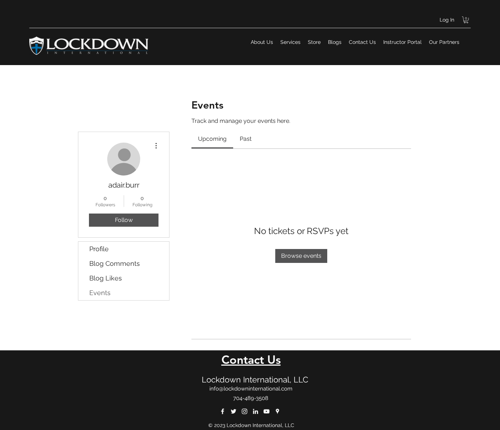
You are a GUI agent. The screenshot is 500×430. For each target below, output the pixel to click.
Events (100, 293)
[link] (212, 138)
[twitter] (233, 411)
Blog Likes (105, 278)
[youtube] (266, 411)
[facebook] (222, 411)
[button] (466, 19)
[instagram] (244, 411)
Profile (99, 249)
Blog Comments (114, 263)
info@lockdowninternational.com (250, 388)
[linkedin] (255, 411)
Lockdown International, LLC (255, 379)
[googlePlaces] (277, 411)
